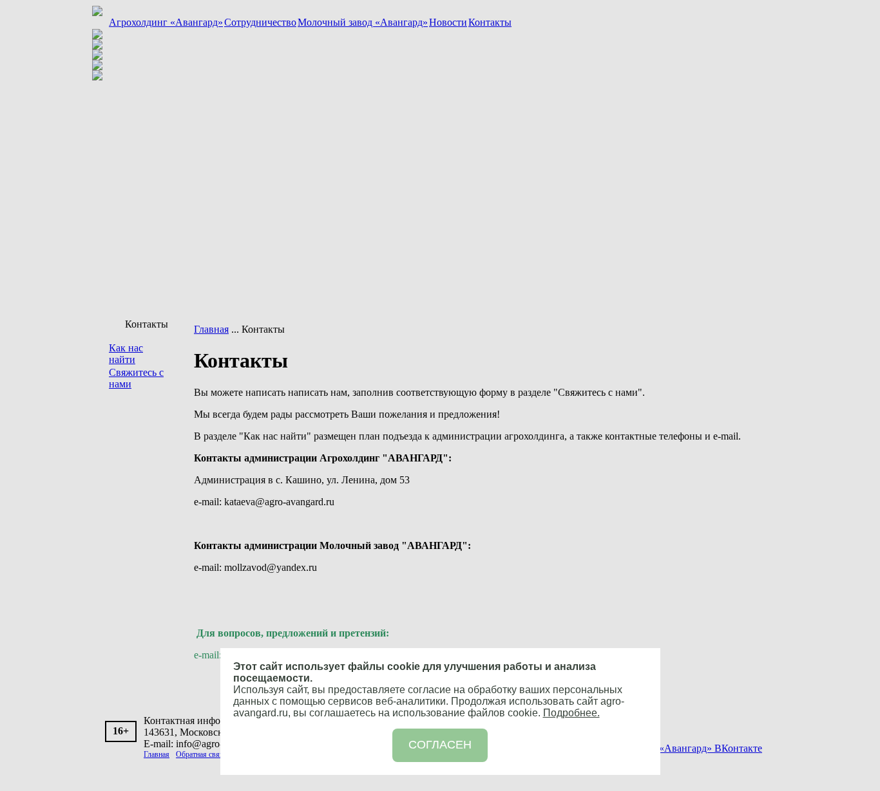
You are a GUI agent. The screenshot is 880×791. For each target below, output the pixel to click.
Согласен (440, 744)
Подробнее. (571, 712)
